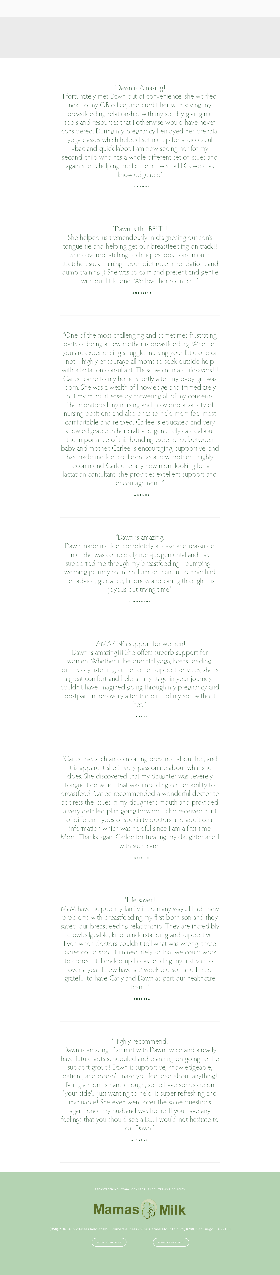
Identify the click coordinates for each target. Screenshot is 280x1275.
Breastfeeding (107, 1189)
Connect (138, 1189)
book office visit (171, 1242)
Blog (152, 1189)
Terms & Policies (171, 1189)
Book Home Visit (109, 1242)
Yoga (125, 1189)
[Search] (20, 8)
